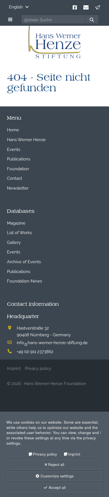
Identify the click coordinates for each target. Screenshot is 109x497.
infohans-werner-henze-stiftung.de (52, 342)
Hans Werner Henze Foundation (55, 383)
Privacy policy (45, 454)
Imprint (74, 454)
